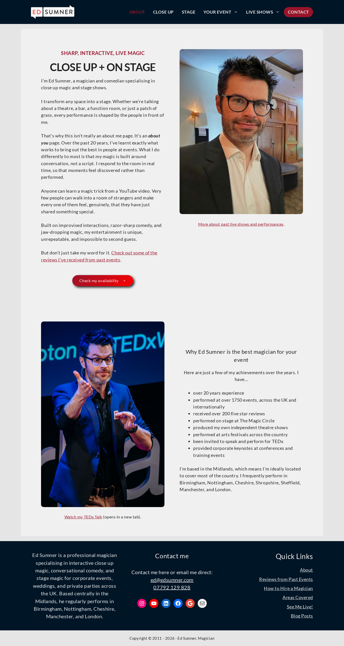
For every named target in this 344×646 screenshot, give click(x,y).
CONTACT (298, 12)
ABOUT (137, 12)
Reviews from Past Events (286, 579)
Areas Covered (298, 597)
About (306, 570)
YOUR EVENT (217, 12)
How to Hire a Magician (288, 588)
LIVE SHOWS (259, 12)
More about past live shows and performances (241, 224)
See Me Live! (300, 606)
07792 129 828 (171, 587)
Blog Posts (302, 616)
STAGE (189, 12)
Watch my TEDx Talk (83, 516)
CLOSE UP (163, 12)
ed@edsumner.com (172, 580)
